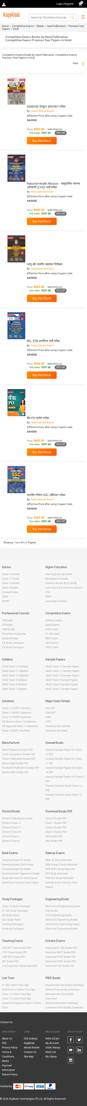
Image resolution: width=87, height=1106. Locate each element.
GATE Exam (52, 629)
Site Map (28, 1056)
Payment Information (8, 1067)
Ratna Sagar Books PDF (15, 763)
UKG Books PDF (54, 841)
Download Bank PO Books (16, 860)
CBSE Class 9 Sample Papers (62, 680)
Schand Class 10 (11, 832)
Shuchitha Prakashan (14, 633)
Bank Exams (52, 624)
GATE (48, 717)
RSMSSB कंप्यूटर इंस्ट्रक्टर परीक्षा (46, 106)
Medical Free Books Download (62, 989)
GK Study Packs (10, 915)
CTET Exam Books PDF (14, 952)
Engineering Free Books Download (65, 985)
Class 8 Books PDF (56, 818)
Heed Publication (56, 26)
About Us (7, 1038)
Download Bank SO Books (16, 869)
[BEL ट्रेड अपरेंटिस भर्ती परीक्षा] (16, 325)
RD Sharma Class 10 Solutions (19, 721)
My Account (52, 1043)
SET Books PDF (10, 961)
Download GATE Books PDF (61, 961)
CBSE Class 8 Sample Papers (62, 684)
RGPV (49, 596)
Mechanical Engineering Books (63, 906)
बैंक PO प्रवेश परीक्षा (38, 418)
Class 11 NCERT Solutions (16, 712)
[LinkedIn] (79, 1051)
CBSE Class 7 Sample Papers (62, 689)
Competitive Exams (23, 26)
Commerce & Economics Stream (64, 587)
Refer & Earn (52, 1038)
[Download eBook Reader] (4, 4)
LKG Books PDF (54, 836)
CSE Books (52, 910)
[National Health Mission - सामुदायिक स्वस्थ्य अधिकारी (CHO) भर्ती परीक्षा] (16, 168)
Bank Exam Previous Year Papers (20, 882)
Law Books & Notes (56, 601)
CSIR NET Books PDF (13, 956)
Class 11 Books (11, 578)
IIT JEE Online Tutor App (15, 985)
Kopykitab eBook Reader (32, 1045)
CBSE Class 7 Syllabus (14, 689)
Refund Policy (9, 1074)
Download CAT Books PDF (60, 965)
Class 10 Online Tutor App (16, 998)
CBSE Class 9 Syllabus (14, 680)
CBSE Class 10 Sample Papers (62, 675)
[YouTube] (70, 1051)
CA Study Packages (13, 642)
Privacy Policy (9, 1047)
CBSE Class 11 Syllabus (15, 671)
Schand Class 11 (11, 827)
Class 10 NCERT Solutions (16, 717)
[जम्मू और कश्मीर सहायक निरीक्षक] (16, 248)
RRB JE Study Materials (59, 860)
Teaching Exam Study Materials (19, 965)
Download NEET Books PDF (61, 952)
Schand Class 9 (11, 836)
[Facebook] (70, 1040)
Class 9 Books (10, 587)
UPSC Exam (52, 647)
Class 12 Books (11, 574)
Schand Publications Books (17, 818)
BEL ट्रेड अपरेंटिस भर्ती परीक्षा (43, 341)
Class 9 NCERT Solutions (16, 730)
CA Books (7, 620)
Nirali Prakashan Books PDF (17, 749)
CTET (48, 721)
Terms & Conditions (8, 1054)
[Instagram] (70, 1061)
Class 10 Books (11, 583)
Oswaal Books (10, 592)
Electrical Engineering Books (62, 919)
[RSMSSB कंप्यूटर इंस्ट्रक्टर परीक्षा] (16, 91)
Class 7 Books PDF (56, 823)
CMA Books (8, 629)
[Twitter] (79, 1040)
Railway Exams (54, 620)
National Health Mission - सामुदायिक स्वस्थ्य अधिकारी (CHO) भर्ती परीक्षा (53, 185)
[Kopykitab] (11, 14)
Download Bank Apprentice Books (21, 873)
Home (5, 26)
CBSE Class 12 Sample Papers (62, 666)
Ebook (40, 26)
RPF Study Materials (57, 873)
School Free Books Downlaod (62, 1003)
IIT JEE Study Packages (15, 910)
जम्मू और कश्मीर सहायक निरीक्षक (44, 264)
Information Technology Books (63, 924)
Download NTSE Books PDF (61, 956)
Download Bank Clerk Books (17, 864)
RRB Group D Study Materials (62, 864)
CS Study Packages (13, 647)
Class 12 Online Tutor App (16, 994)
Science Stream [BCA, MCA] (61, 583)
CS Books (7, 624)
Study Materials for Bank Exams (20, 878)
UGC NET (50, 708)
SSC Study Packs (11, 919)
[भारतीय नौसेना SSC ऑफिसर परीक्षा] (16, 479)
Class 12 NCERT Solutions (16, 708)
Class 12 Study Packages (16, 906)
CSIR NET (51, 712)
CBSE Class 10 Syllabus (15, 675)
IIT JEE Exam (53, 633)
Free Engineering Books (59, 574)
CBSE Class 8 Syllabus (14, 684)
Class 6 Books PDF (56, 827)
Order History (53, 1047)
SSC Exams (52, 642)
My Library (51, 1056)
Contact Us (6, 1022)
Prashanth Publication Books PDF (20, 767)
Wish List (51, 1052)
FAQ (4, 1043)
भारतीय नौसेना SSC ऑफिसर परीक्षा (46, 495)
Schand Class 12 (11, 823)
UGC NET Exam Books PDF (16, 948)
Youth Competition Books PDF (18, 754)
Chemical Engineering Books (62, 928)
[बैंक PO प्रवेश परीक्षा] (16, 402)
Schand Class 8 (11, 841)
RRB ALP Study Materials (59, 878)
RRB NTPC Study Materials (60, 869)
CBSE (5, 596)
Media (5, 1061)
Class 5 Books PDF (56, 832)
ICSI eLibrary (30, 1038)
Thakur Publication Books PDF (18, 758)
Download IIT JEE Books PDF (61, 948)
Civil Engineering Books (59, 915)
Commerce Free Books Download (64, 1007)
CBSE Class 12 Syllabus (15, 666)
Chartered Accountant (58, 726)
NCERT (6, 601)
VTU (48, 592)
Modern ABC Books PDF (15, 772)
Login (59, 3)
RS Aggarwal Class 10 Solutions (20, 726)
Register (69, 3)
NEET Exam (52, 638)
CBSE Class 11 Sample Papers (62, 671)
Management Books (57, 578)
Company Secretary (56, 730)
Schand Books (10, 638)
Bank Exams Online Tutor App (18, 989)
